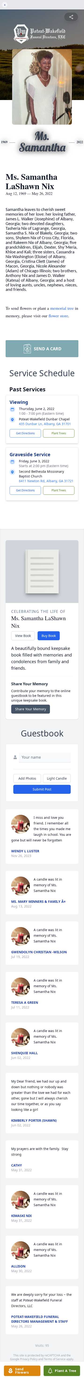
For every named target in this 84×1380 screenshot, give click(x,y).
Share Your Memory (30, 709)
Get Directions (25, 433)
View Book (23, 635)
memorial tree (62, 308)
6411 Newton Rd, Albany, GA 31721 (46, 481)
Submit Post (42, 789)
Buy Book (49, 635)
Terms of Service (55, 1359)
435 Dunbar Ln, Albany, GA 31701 (45, 424)
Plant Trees (59, 433)
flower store (58, 315)
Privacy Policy (29, 1359)
